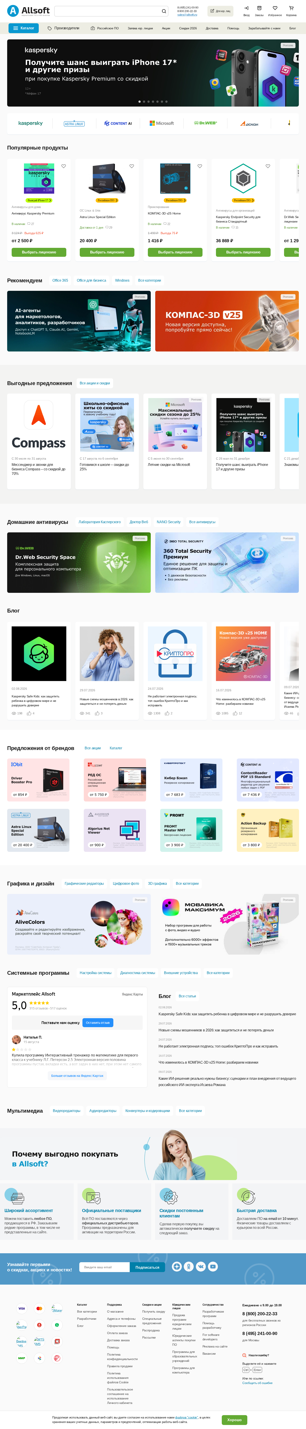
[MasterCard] (39, 1308)
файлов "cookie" (186, 1417)
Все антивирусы (202, 522)
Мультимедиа (25, 1111)
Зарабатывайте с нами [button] (264, 28)
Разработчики (86, 1318)
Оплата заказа (117, 1333)
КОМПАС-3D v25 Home (164, 213)
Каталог (116, 748)
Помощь (233, 28)
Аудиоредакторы (102, 1111)
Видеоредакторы (66, 1111)
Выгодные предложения (39, 383)
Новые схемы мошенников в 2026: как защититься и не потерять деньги (216, 1030)
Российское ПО (108, 28)
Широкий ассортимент (28, 1210)
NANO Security (168, 522)
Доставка (212, 28)
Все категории (149, 280)
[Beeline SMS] (21, 1341)
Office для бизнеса (91, 280)
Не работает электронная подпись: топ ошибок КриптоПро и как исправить (218, 1046)
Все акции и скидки (95, 383)
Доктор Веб (139, 522)
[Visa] (21, 1308)
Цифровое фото (126, 883)
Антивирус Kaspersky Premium (33, 213)
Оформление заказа (121, 1326)
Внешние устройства (181, 973)
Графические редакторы (84, 883)
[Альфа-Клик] (39, 1325)
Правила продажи (119, 1366)
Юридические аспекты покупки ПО (183, 1340)
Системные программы (38, 973)
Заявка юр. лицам (140, 28)
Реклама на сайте (215, 1346)
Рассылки (149, 1337)
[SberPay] (22, 1325)
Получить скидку (153, 1311)
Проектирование (158, 207)
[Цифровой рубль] (57, 1358)
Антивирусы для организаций (235, 210)
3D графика (157, 883)
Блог (292, 28)
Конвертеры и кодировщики (147, 1111)
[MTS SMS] (39, 1341)
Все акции (93, 748)
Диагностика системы (137, 973)
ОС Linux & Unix (90, 210)
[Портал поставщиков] (57, 1341)
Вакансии (209, 1353)
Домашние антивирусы (37, 522)
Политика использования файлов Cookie (117, 1377)
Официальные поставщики (111, 1210)
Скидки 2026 (188, 28)
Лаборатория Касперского (100, 522)
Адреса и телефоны (121, 1318)
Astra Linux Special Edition (97, 217)
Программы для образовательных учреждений (184, 1356)
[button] (247, 11)
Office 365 (60, 280)
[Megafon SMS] (57, 1325)
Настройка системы (96, 973)
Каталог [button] (27, 28)
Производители (66, 28)
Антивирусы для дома (26, 207)
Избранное (275, 15)
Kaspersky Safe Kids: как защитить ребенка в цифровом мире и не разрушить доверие (227, 1014)
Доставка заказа (118, 1340)
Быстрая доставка (257, 1210)
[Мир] (21, 1358)
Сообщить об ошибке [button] (257, 1383)
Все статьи (187, 996)
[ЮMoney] (57, 1309)
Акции (166, 28)
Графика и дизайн (30, 884)
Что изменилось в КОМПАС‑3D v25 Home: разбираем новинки (208, 1062)
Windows (122, 280)
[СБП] (39, 1358)
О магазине (115, 1311)
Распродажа (151, 1330)
